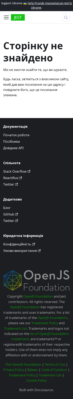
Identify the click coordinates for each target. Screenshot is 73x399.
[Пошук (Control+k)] (66, 17)
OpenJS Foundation (38, 296)
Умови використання (20, 250)
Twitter (8, 184)
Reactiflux (10, 178)
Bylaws (32, 369)
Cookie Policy (36, 380)
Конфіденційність (17, 244)
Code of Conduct (54, 369)
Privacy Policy (13, 369)
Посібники (11, 141)
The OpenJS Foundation (23, 364)
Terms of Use (55, 364)
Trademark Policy (44, 323)
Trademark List (15, 328)
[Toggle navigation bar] (6, 17)
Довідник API (13, 148)
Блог (7, 208)
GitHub (8, 214)
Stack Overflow (15, 171)
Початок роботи (16, 135)
